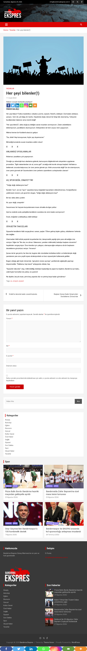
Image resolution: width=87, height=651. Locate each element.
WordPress (76, 642)
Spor (7, 448)
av (11, 281)
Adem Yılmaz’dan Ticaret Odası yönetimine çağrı (66, 601)
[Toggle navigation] (6, 24)
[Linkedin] (17, 105)
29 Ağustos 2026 (11, 497)
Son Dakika (9, 445)
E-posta (9, 356)
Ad (8, 346)
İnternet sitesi (11, 366)
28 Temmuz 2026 (52, 535)
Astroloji (8, 423)
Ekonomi (8, 428)
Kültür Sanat (9, 434)
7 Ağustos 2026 (10, 535)
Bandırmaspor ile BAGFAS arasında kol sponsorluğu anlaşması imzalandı (63, 530)
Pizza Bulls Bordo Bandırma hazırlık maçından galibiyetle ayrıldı (22, 493)
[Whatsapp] (22, 105)
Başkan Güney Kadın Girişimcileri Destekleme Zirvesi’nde (66, 295)
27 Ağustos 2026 (60, 624)
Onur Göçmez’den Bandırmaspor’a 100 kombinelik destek (21, 530)
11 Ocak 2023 (11, 98)
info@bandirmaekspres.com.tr (60, 2)
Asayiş (7, 420)
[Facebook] (8, 105)
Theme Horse (49, 642)
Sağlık (7, 440)
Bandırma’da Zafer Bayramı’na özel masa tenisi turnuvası (62, 493)
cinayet (15, 281)
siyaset (21, 281)
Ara (78, 401)
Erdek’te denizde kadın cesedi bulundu (23, 294)
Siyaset (8, 442)
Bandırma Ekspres (26, 642)
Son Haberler (53, 585)
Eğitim (7, 425)
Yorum (9, 319)
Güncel (7, 431)
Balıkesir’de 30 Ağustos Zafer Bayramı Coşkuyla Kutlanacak (66, 620)
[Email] (31, 105)
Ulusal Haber (9, 451)
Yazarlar (10, 88)
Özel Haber (9, 437)
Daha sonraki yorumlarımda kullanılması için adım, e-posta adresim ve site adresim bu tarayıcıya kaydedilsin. (41, 379)
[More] (35, 105)
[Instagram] (26, 105)
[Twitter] (13, 105)
